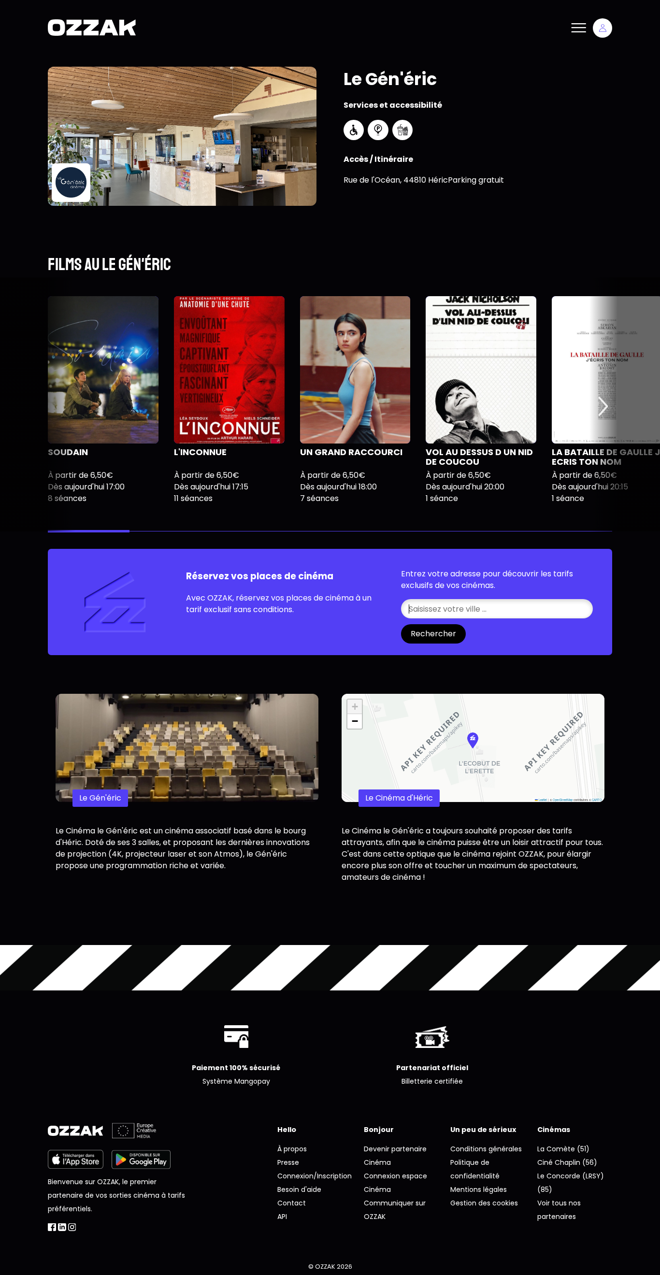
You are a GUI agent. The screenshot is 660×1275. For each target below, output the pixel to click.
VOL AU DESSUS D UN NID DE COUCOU (479, 457)
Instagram (72, 1227)
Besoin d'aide (299, 1189)
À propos (292, 1149)
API (282, 1216)
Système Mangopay (236, 1081)
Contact (291, 1203)
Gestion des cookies (484, 1203)
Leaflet (542, 800)
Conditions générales (486, 1149)
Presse (288, 1162)
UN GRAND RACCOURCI (351, 452)
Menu (578, 28)
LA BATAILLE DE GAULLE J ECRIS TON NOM (606, 457)
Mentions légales (478, 1189)
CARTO (597, 800)
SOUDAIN (68, 452)
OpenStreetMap (563, 800)
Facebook (52, 1227)
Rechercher (433, 633)
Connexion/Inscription (314, 1176)
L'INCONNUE (200, 452)
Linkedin (62, 1227)
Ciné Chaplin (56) (567, 1162)
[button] (472, 740)
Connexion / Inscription (602, 28)
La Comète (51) (563, 1149)
